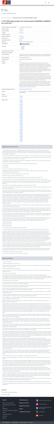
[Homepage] (1, 17)
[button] (27, 147)
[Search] (46, 3)
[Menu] (48, 3)
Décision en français (25, 44)
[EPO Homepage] (7, 2)
